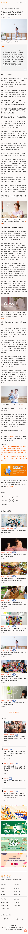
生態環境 (3, 600)
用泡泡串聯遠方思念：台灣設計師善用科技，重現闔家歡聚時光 (13, 704)
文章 (6, 8)
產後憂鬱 (4, 500)
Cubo (2, 318)
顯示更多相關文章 (14, 712)
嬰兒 (11, 500)
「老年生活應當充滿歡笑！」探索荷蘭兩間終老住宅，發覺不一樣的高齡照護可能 (14, 739)
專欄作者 (3, 891)
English (3, 894)
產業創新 (16, 8)
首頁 (2, 8)
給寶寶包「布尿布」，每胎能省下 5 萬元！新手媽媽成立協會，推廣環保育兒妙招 (13, 630)
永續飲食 (12, 791)
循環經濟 (12, 764)
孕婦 (17, 500)
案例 (9, 17)
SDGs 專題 (17, 891)
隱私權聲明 (14, 925)
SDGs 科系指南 (5, 908)
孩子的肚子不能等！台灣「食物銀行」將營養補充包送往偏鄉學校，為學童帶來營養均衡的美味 (15, 795)
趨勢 (16, 734)
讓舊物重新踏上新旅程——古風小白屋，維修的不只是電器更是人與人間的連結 (14, 768)
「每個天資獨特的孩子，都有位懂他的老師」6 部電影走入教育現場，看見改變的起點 (14, 753)
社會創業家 (10, 528)
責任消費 (6, 778)
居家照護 (15, 496)
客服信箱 (16, 902)
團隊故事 (3, 888)
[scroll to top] (25, 930)
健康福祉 (10, 8)
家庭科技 (4, 505)
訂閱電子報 (17, 905)
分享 (2, 41)
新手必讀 (16, 888)
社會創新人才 (4, 905)
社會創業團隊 (4, 902)
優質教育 (3, 576)
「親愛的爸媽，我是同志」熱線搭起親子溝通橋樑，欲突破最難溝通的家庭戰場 (13, 579)
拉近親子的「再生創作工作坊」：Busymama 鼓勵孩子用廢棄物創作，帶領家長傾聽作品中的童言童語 (13, 679)
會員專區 (19, 2)
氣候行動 (9, 600)
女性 (8, 496)
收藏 (15, 41)
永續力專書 (17, 894)
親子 (3, 496)
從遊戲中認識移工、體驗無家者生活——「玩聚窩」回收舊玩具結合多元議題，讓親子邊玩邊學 (13, 604)
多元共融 (3, 528)
